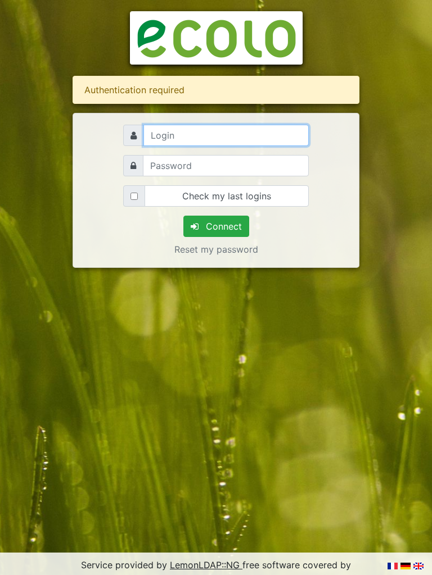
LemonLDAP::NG (206, 565)
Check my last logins (226, 196)
